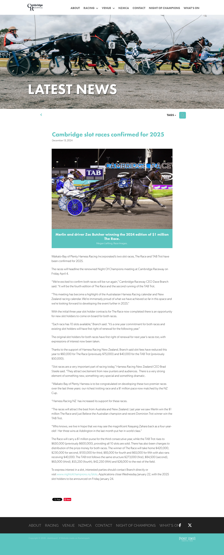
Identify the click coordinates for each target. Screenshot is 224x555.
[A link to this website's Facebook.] (219, 49)
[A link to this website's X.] (219, 58)
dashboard (52, 538)
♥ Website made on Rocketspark (74, 538)
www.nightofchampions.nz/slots (77, 474)
